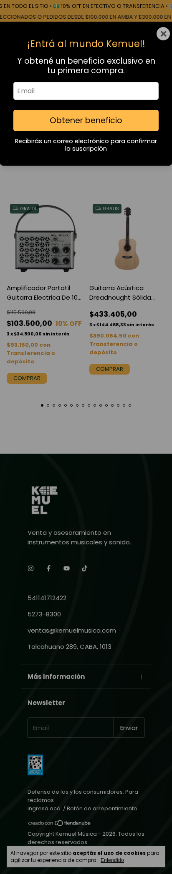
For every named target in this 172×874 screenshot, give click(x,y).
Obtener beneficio (86, 120)
